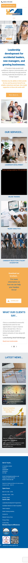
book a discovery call (8, 5)
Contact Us (5, 543)
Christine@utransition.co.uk (12, 505)
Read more (13, 432)
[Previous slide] (2, 32)
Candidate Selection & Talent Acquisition (12, 535)
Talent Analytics (6, 538)
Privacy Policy (5, 549)
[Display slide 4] (25, 41)
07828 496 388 (9, 509)
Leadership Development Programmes (11, 532)
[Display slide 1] (21, 41)
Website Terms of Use (7, 546)
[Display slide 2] (22, 41)
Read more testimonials (16, 371)
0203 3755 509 (7, 2)
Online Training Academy (8, 541)
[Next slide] (26, 32)
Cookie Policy (5, 552)
